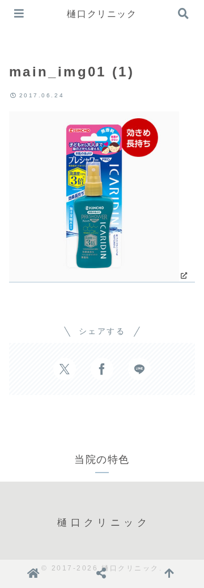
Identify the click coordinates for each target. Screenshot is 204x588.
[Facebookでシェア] (102, 369)
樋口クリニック (102, 13)
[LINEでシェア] (139, 369)
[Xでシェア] (64, 369)
